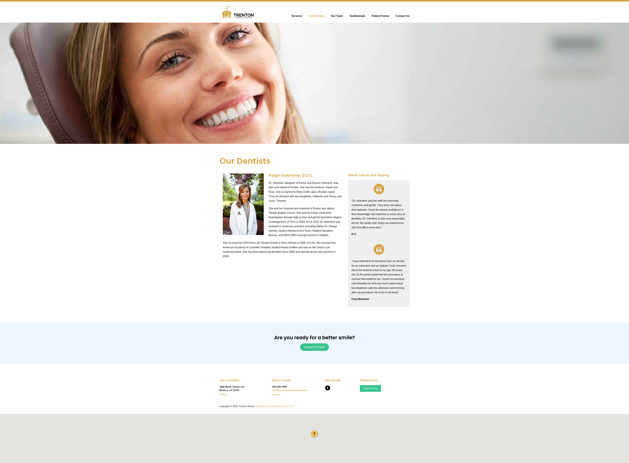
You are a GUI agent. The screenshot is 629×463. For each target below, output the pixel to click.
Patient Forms (380, 16)
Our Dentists (316, 16)
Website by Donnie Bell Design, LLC (274, 406)
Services (296, 16)
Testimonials (357, 16)
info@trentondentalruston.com (289, 390)
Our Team (337, 16)
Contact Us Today (314, 347)
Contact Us (403, 16)
